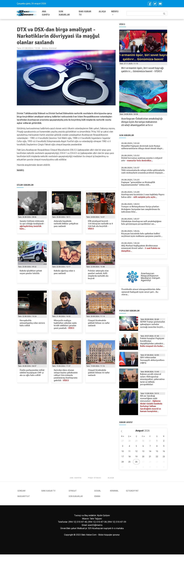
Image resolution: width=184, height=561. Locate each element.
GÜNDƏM (21, 491)
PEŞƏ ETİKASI (94, 478)
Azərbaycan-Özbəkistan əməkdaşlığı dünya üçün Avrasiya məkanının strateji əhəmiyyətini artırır (142, 122)
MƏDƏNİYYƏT (24, 496)
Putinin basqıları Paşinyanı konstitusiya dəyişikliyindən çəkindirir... (152, 342)
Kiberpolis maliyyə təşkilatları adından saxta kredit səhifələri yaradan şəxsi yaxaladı (65, 324)
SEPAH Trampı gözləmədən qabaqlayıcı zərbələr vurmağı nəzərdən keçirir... (152, 324)
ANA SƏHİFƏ (46, 13)
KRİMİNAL (114, 491)
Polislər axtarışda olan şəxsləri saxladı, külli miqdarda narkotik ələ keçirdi (98, 274)
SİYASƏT (73, 491)
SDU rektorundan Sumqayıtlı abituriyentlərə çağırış (152, 360)
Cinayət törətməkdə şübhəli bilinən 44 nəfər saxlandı (99, 323)
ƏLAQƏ (102, 11)
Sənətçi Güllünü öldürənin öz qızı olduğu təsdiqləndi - (32, 225)
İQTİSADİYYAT (132, 491)
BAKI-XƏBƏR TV (85, 13)
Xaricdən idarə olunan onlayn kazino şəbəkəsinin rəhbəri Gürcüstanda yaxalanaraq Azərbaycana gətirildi (66, 375)
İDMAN (97, 496)
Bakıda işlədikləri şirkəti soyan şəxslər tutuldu (31, 272)
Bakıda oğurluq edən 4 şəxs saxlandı (64, 272)
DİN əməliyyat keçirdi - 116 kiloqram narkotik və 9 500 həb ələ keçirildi (100, 225)
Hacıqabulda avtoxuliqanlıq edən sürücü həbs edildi (32, 323)
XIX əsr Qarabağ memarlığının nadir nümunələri (151, 404)
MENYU (115, 11)
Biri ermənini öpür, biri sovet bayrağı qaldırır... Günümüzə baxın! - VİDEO (142, 69)
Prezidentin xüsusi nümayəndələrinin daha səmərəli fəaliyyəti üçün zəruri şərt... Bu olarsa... (140, 292)
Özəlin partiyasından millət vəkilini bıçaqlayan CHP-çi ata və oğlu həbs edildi (32, 373)
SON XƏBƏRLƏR (64, 13)
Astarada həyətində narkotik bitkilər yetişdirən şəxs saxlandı (66, 224)
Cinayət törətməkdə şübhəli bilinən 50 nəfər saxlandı (99, 373)
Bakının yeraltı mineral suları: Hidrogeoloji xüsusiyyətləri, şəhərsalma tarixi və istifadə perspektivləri (152, 379)
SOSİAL (97, 491)
